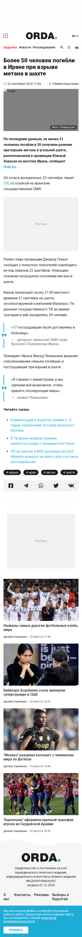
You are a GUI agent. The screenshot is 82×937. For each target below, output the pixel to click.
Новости (25, 47)
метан (51, 472)
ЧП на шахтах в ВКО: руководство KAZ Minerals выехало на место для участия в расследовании (44, 456)
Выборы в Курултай (60, 897)
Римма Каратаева (65, 83)
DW (6, 183)
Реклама (41, 895)
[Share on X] (56, 485)
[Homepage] (41, 35)
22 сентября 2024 (20, 83)
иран (32, 472)
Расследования (44, 47)
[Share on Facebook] (10, 485)
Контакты (22, 895)
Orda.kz (9, 167)
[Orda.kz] (41, 864)
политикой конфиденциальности (29, 919)
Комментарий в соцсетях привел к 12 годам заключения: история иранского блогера (42, 425)
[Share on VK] (71, 485)
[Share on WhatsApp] (41, 485)
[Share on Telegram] (26, 485)
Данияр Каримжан (15, 636)
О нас (6, 897)
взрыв (13, 472)
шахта (70, 472)
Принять (16, 930)
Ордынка (10, 47)
